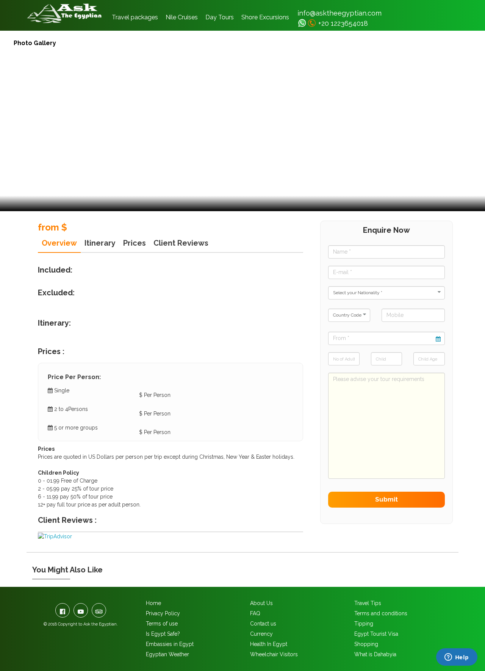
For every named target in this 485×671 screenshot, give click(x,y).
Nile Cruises (182, 17)
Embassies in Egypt (170, 644)
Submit (386, 499)
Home (153, 603)
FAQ (255, 613)
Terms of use (162, 624)
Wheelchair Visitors (274, 654)
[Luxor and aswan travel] (302, 23)
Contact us (263, 624)
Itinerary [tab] (100, 243)
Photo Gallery (35, 43)
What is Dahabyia (375, 654)
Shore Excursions (265, 17)
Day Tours (219, 17)
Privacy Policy (163, 613)
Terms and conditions (380, 613)
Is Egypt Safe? (163, 634)
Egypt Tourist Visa (376, 634)
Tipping (363, 624)
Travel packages (135, 17)
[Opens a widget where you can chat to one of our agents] (456, 657)
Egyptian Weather (167, 654)
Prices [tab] (134, 243)
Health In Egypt (268, 644)
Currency (261, 634)
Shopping (366, 644)
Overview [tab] (59, 243)
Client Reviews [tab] (180, 243)
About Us (261, 603)
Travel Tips (367, 603)
